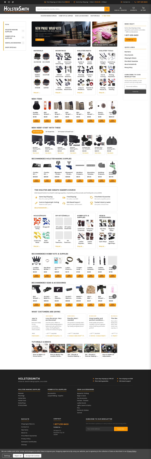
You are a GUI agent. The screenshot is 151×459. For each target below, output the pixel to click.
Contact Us (25, 427)
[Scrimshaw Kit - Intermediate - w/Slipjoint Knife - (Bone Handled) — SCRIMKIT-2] (58, 260)
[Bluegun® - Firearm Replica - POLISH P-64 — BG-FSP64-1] (69, 165)
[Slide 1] (61, 33)
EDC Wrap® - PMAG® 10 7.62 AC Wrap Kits (79, 113)
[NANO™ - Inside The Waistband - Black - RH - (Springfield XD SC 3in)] (80, 289)
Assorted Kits (52, 393)
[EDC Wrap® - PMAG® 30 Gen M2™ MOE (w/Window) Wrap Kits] (58, 105)
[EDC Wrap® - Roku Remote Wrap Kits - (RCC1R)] (47, 105)
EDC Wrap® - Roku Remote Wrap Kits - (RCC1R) (47, 113)
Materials (38, 51)
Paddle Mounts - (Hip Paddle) (36, 113)
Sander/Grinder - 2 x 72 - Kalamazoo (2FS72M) (112, 113)
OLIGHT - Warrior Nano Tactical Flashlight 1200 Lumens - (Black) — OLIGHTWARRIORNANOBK (69, 297)
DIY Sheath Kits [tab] (50, 131)
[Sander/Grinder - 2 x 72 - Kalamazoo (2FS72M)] (112, 105)
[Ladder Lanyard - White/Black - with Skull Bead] (90, 260)
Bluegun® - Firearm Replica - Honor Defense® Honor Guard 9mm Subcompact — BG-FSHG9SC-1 (58, 173)
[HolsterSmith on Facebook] (5, 2)
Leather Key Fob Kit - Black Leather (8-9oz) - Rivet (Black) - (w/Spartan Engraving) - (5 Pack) (36, 268)
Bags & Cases (81, 395)
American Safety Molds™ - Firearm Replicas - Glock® (78, 335)
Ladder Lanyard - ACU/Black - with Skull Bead (101, 268)
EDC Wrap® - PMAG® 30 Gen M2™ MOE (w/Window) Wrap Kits (58, 113)
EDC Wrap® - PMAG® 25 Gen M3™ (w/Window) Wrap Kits (69, 113)
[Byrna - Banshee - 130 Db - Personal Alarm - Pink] (112, 289)
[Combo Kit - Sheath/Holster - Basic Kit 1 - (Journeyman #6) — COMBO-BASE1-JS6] (47, 165)
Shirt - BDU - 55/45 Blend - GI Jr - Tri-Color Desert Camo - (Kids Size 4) (90, 297)
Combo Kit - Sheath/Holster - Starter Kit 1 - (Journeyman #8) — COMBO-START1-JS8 (36, 173)
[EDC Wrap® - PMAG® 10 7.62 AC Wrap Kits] (80, 105)
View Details (36, 120)
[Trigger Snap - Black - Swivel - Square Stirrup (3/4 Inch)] (80, 260)
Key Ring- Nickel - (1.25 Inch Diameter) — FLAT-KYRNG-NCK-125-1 (47, 268)
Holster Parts (84, 51)
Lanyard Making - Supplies (55, 395)
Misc (78, 408)
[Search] (107, 9)
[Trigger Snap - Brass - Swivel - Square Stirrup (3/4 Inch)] (112, 260)
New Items (128, 52)
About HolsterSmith (130, 64)
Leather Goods (81, 403)
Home (7, 24)
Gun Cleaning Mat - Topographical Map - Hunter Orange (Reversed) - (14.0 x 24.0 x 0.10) (58, 297)
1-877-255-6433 (131, 35)
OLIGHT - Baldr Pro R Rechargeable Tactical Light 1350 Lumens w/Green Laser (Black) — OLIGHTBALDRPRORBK (47, 297)
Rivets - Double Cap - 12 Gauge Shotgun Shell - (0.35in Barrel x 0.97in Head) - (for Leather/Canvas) (101, 113)
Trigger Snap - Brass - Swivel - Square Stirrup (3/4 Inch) (112, 268)
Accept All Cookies (33, 456)
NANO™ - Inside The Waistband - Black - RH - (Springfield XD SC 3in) (79, 297)
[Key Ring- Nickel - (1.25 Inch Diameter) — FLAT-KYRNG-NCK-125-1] (47, 260)
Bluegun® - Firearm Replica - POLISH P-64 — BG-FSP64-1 (69, 173)
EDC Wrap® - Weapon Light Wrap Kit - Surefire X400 (90, 113)
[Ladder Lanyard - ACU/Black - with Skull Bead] (101, 260)
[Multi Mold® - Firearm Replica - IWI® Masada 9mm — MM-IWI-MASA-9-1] (112, 165)
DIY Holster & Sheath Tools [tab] (65, 131)
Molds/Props (40, 216)
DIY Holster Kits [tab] (37, 131)
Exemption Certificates (29, 442)
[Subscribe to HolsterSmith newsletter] (12, 2)
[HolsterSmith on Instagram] (8, 2)
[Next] (114, 112)
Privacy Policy (128, 67)
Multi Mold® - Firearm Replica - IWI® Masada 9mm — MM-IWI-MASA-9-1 (112, 173)
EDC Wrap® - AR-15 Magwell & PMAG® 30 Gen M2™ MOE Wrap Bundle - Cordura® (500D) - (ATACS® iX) (101, 297)
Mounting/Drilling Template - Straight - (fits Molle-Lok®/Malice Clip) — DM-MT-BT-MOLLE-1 (90, 173)
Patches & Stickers (83, 410)
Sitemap (24, 445)
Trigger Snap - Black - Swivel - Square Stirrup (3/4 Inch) (79, 268)
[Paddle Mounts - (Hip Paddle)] (36, 105)
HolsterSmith (29, 378)
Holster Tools (106, 51)
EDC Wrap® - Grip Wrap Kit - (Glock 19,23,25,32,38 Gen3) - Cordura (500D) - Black (36, 297)
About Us (24, 433)
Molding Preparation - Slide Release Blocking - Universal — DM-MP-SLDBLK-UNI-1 (79, 173)
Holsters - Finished (82, 400)
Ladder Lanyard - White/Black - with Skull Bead (90, 268)
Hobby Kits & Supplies (66, 16)
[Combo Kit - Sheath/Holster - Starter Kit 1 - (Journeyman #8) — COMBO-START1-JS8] (36, 165)
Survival (79, 412)
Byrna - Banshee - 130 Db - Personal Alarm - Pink (112, 297)
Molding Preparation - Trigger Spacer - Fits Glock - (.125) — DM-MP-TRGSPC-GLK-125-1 (101, 173)
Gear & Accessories (81, 16)
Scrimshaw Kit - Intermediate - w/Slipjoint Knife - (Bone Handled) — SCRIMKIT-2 (58, 268)
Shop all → (37, 92)
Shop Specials (95, 16)
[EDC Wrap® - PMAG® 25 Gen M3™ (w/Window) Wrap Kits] (69, 105)
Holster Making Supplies (49, 16)
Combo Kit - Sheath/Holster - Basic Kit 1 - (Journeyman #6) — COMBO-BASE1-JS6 (47, 173)
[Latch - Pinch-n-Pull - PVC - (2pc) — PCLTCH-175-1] (69, 260)
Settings (7, 456)
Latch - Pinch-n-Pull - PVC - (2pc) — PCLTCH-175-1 (69, 268)
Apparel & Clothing (83, 393)
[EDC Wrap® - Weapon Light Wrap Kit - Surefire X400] (90, 105)
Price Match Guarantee (131, 61)
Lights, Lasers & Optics (84, 405)
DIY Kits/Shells (62, 216)
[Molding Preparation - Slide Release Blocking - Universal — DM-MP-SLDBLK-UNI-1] (80, 165)
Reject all (18, 456)
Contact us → (130, 39)
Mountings (60, 51)
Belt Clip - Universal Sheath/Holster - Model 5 (98, 335)
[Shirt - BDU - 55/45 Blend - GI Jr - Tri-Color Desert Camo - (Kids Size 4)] (90, 289)
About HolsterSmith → (41, 208)
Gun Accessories (82, 398)
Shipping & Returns (130, 58)
